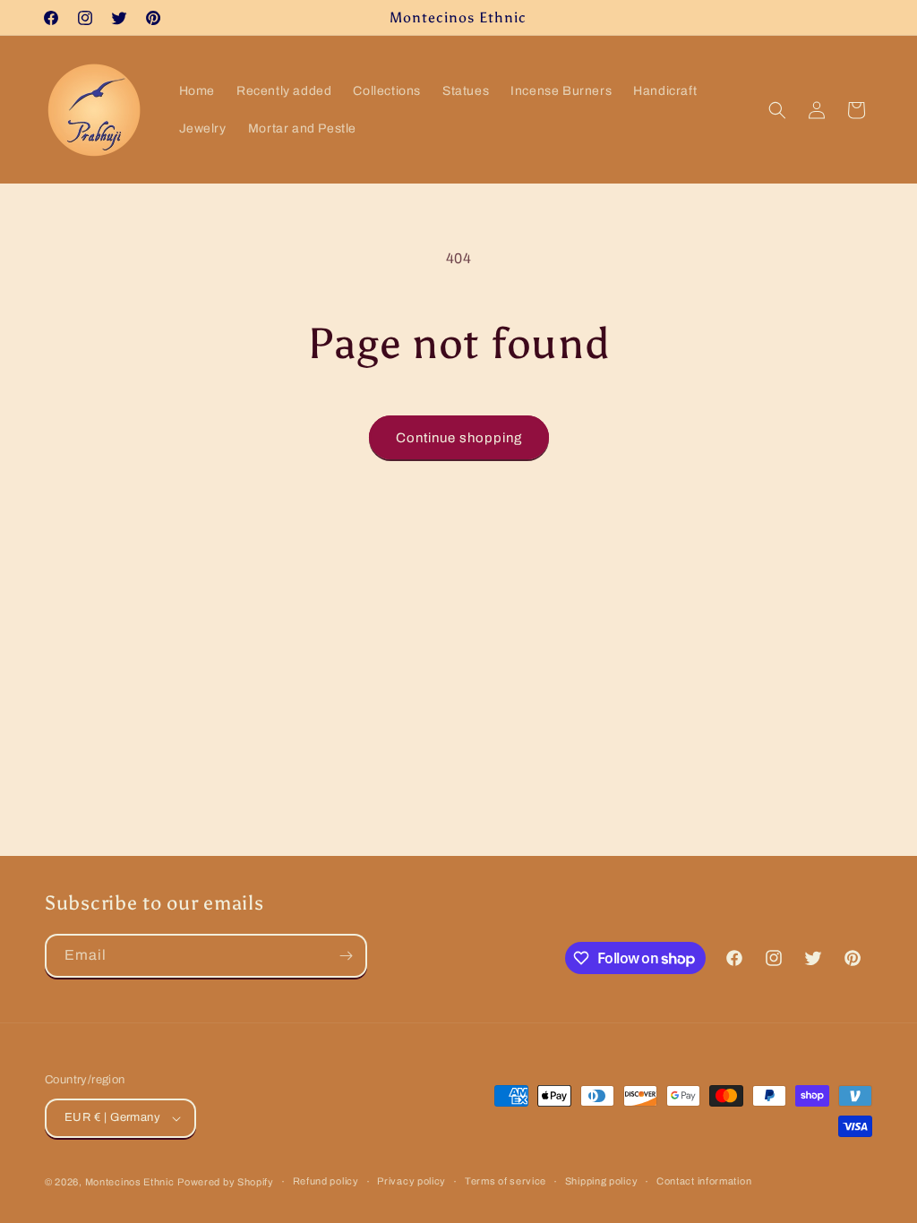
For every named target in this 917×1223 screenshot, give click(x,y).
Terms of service (505, 1181)
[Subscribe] (345, 956)
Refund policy (326, 1181)
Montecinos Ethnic (130, 1181)
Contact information (703, 1181)
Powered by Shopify (225, 1181)
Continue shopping (459, 438)
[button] (777, 110)
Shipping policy (601, 1181)
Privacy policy (411, 1181)
